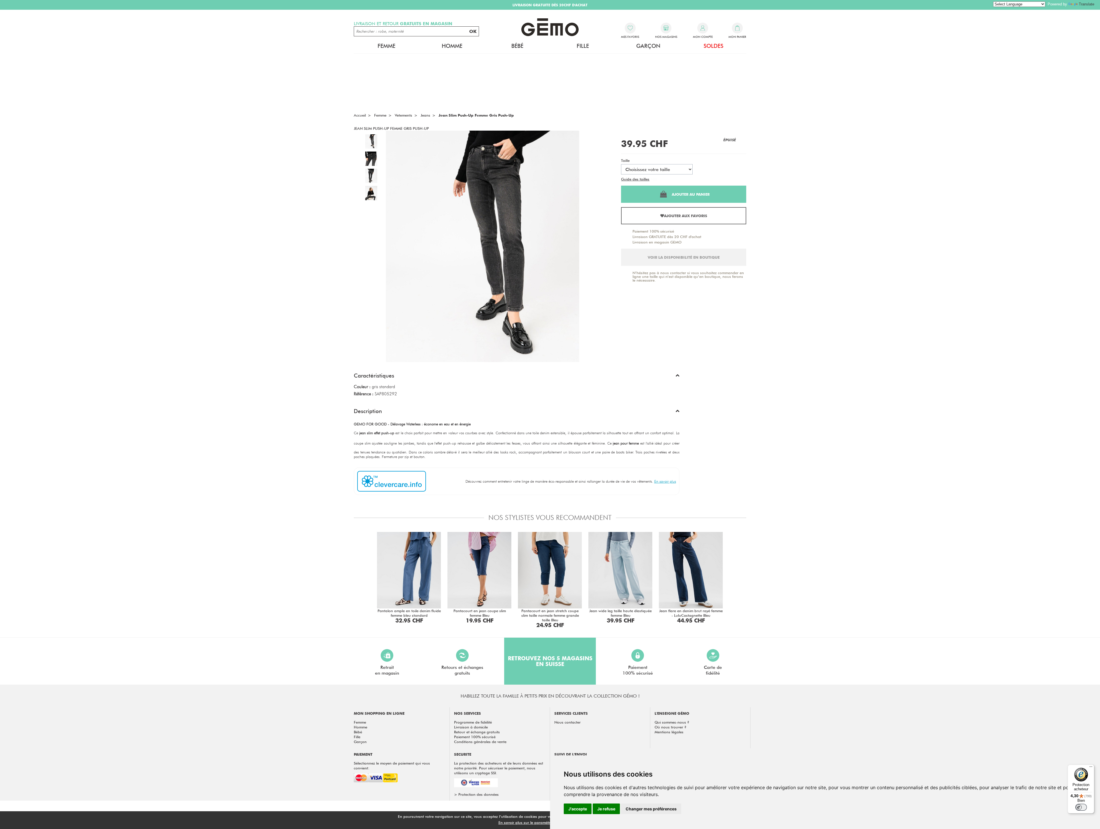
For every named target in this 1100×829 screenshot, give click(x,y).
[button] (516, 377)
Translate (1086, 4)
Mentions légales (669, 732)
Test (654, 179)
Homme (360, 727)
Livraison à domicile (471, 727)
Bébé (358, 732)
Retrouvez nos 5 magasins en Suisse (550, 661)
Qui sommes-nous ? (672, 722)
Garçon (360, 741)
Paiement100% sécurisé (637, 670)
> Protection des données (476, 794)
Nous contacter (567, 722)
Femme (360, 722)
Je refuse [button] (606, 808)
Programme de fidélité (473, 722)
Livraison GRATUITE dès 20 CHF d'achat (666, 236)
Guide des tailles (635, 179)
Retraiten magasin (387, 670)
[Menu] (1090, 768)
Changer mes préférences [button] (651, 808)
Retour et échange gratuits (477, 732)
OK (473, 31)
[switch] (1081, 807)
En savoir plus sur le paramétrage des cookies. (538, 822)
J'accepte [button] (577, 808)
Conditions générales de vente (480, 741)
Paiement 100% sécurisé (653, 231)
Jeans (425, 115)
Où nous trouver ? (670, 727)
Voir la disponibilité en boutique (684, 257)
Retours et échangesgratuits (462, 670)
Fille (357, 736)
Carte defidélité (713, 670)
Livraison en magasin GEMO (656, 242)
